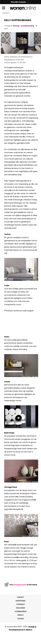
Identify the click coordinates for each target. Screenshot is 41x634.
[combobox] (20, 13)
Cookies (20, 619)
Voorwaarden (20, 611)
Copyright (20, 604)
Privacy (20, 615)
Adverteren (20, 601)
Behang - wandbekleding (23, 26)
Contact (20, 597)
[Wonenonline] (20, 7)
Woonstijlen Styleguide (18, 2)
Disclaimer (20, 608)
